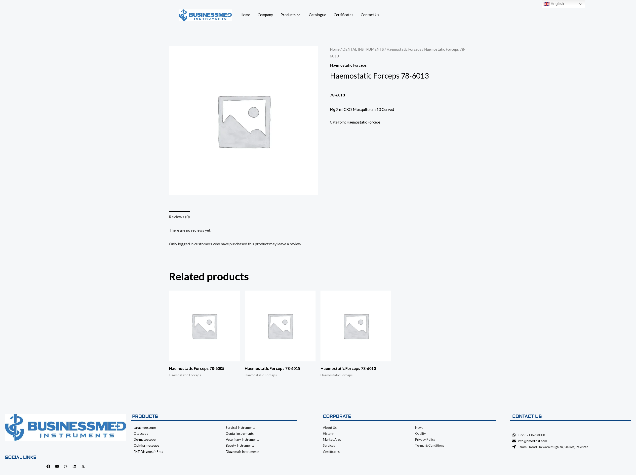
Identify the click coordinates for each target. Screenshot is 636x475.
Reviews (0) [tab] (179, 216)
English (557, 3)
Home (245, 14)
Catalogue (317, 14)
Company (265, 14)
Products (288, 14)
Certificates (343, 14)
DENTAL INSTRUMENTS (363, 49)
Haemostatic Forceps (404, 49)
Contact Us (370, 14)
